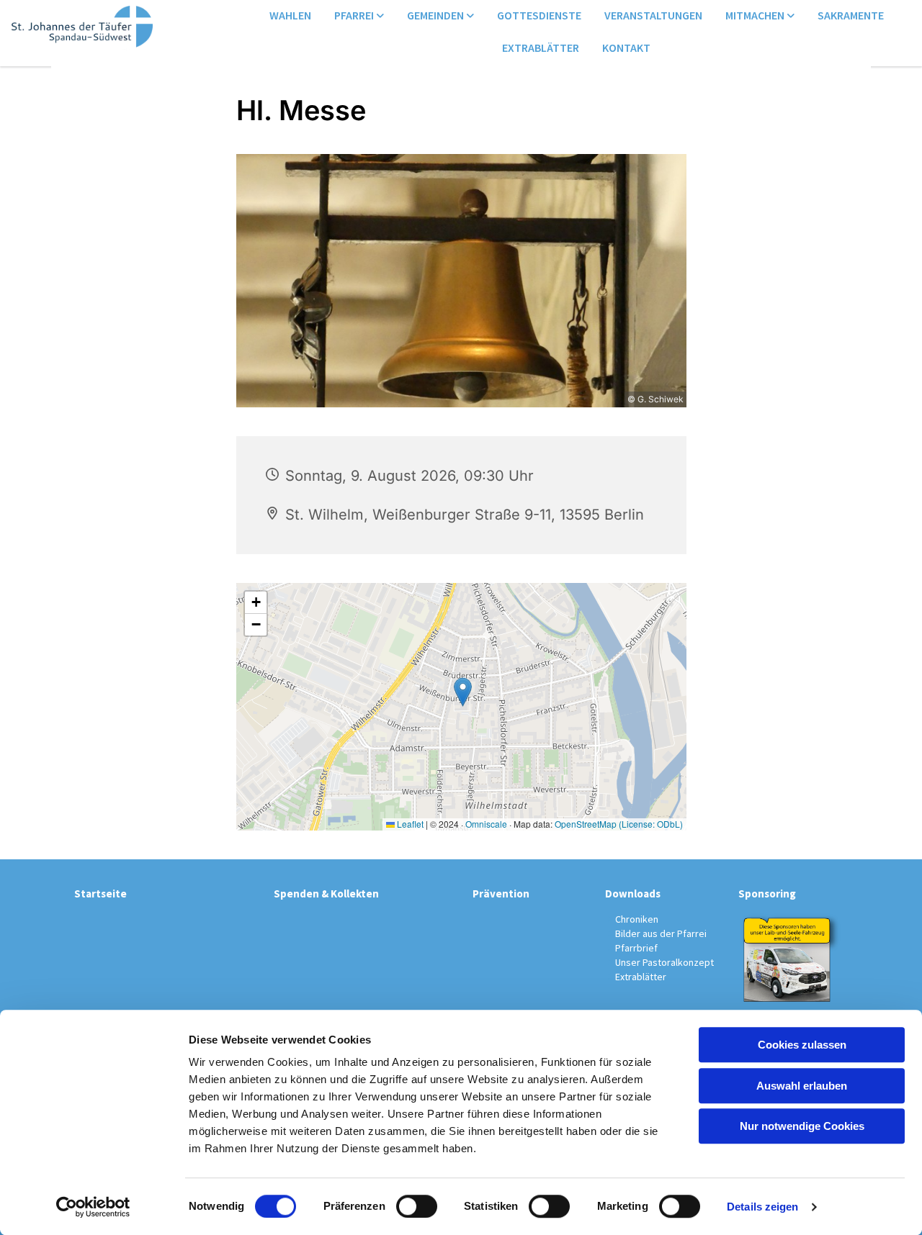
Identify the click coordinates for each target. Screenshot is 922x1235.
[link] (359, 16)
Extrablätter (540, 47)
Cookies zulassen (802, 1045)
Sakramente (851, 15)
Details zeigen (762, 1206)
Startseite (100, 893)
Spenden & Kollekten (326, 893)
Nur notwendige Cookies (802, 1126)
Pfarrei (355, 15)
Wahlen (290, 15)
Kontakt (626, 47)
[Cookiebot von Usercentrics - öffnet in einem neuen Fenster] (93, 1207)
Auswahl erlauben (801, 1086)
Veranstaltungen (653, 15)
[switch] (416, 1206)
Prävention (501, 893)
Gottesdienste (539, 15)
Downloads (633, 893)
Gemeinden (436, 15)
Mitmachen (756, 15)
